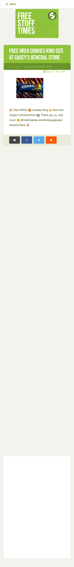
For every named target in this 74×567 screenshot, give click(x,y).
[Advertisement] (37, 303)
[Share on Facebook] (26, 140)
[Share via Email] (14, 140)
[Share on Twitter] (39, 140)
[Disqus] (37, 506)
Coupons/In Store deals (38, 66)
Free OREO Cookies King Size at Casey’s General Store (36, 54)
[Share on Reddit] (51, 140)
